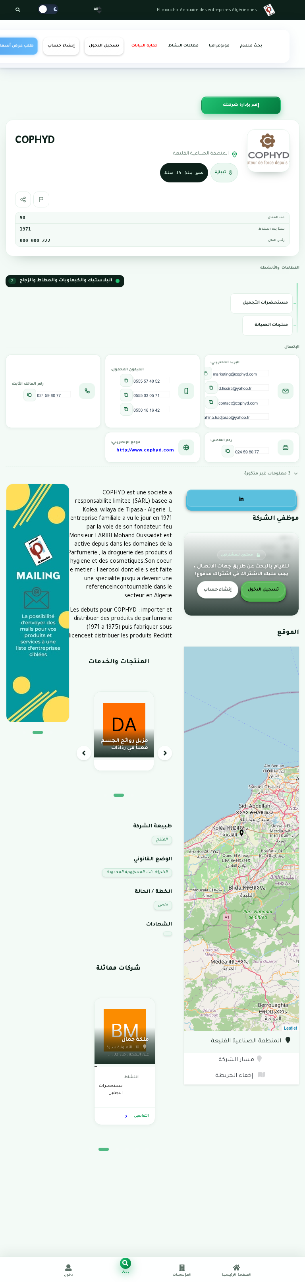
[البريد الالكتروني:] (205, 373)
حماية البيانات (144, 46)
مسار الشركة (236, 1060)
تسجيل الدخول (104, 46)
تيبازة (220, 172)
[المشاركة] (23, 199)
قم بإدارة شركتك (240, 105)
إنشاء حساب (61, 46)
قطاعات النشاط (183, 46)
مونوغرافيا (219, 46)
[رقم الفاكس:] (228, 451)
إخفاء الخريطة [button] (235, 1076)
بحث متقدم (251, 46)
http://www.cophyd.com (145, 450)
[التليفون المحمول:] (126, 380)
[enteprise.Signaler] (41, 199)
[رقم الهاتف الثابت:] (29, 395)
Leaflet (290, 1027)
